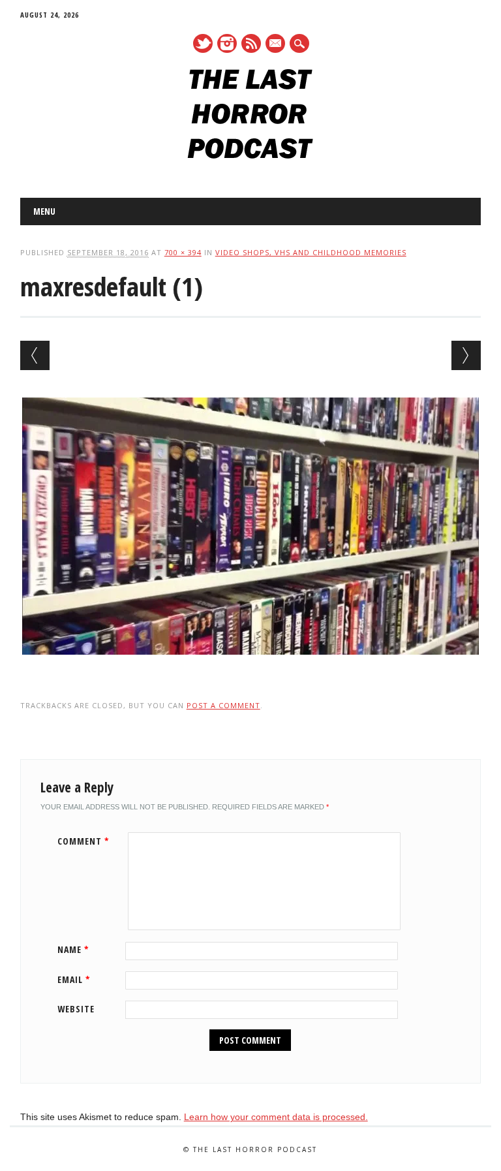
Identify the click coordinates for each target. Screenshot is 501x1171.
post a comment (223, 705)
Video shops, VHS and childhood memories (310, 252)
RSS (251, 43)
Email (74, 979)
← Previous (35, 355)
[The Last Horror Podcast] (250, 155)
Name (73, 949)
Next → (466, 355)
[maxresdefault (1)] (250, 667)
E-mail (276, 44)
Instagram (227, 43)
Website (76, 1009)
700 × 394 (183, 252)
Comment (83, 841)
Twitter (203, 43)
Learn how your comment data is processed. (276, 1117)
